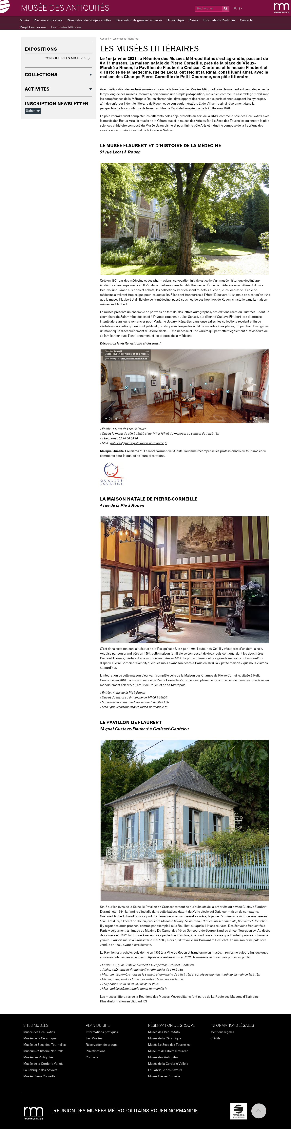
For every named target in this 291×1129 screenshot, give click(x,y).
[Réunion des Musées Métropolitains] (281, 8)
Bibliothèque (175, 20)
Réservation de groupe (101, 1044)
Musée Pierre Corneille (39, 1076)
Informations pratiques (102, 1032)
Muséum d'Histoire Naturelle (43, 1051)
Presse (193, 20)
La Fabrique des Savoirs (40, 1070)
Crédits (215, 1038)
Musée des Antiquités (65, 8)
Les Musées (94, 1038)
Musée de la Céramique (39, 1038)
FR (235, 9)
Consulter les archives (65, 58)
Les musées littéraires (66, 27)
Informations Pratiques (219, 20)
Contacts (246, 20)
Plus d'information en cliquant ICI (123, 1001)
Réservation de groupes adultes (89, 20)
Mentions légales (222, 1032)
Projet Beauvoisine (33, 27)
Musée (24, 20)
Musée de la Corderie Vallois (43, 1063)
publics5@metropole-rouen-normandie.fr (138, 443)
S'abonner (33, 110)
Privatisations (95, 1051)
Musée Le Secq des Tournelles (44, 1044)
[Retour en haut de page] (260, 1111)
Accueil (104, 39)
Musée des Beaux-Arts (39, 1032)
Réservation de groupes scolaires (138, 20)
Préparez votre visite (48, 20)
